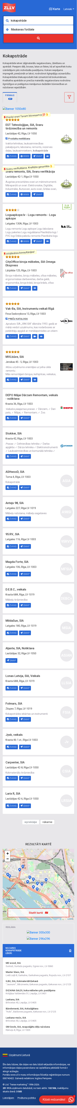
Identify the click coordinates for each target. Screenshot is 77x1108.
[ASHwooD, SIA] (42, 884)
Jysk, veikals (14, 734)
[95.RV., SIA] (33, 879)
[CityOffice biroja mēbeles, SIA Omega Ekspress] (66, 273)
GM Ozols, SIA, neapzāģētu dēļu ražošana (28, 1026)
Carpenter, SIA (15, 762)
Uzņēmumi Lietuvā (19, 1055)
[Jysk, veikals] (37, 889)
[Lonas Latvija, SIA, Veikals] (55, 902)
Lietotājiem (8, 1098)
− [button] (7, 859)
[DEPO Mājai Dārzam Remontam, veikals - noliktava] (66, 407)
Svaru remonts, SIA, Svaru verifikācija (30, 171)
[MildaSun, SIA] (61, 896)
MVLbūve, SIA (15, 357)
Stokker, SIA (14, 433)
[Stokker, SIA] (66, 445)
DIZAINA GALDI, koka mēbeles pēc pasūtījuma (30, 990)
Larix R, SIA (13, 793)
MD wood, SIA (13, 963)
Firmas (9, 97)
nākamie (47, 822)
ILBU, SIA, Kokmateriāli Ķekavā (22, 981)
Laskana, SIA (12, 999)
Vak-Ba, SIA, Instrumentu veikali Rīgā (30, 308)
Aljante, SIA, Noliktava (20, 648)
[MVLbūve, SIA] (66, 366)
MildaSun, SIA (15, 620)
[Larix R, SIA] (9, 876)
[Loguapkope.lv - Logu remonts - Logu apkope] (66, 226)
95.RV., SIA (12, 534)
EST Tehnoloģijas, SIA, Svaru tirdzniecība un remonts (24, 126)
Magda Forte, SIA (17, 562)
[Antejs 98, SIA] (66, 902)
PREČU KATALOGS (18, 319)
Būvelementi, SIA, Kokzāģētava (22, 1008)
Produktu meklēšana (19, 138)
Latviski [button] (68, 9)
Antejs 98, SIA (15, 503)
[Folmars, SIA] (69, 901)
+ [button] (7, 853)
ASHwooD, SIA (15, 472)
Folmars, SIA (14, 703)
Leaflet (70, 918)
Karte (56, 9)
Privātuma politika (27, 1098)
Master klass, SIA (15, 972)
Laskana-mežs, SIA (16, 1017)
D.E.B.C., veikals (16, 589)
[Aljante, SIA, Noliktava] (7, 874)
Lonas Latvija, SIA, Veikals (23, 676)
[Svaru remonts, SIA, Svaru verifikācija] (66, 183)
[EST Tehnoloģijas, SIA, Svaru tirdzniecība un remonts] (66, 138)
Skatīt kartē (36, 912)
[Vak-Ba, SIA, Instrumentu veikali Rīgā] (66, 320)
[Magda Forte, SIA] (29, 877)
